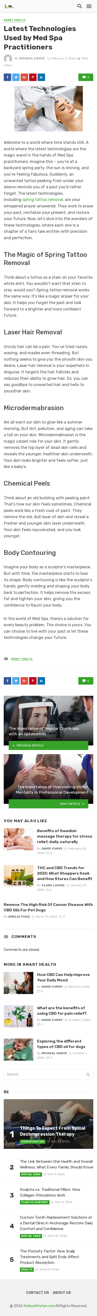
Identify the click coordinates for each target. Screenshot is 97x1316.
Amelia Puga (19, 916)
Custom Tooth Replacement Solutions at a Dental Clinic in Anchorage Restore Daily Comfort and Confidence (56, 1223)
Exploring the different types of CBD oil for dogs (61, 1044)
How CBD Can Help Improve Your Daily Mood (63, 977)
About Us (62, 1293)
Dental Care (31, 1174)
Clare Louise (53, 885)
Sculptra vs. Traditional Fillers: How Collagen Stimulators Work (50, 1192)
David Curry (52, 848)
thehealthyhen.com (39, 1306)
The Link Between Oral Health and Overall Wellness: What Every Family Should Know (56, 1164)
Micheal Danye (32, 58)
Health (26, 1269)
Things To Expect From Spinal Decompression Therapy (52, 1131)
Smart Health (14, 20)
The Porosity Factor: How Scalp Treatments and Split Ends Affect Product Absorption (49, 1257)
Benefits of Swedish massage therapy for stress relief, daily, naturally (64, 836)
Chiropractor (32, 1141)
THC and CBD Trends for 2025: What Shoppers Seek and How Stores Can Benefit (64, 873)
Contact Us (37, 1293)
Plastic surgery (34, 1202)
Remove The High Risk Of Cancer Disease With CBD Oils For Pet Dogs (48, 907)
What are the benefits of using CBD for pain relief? (62, 1011)
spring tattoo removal (42, 199)
